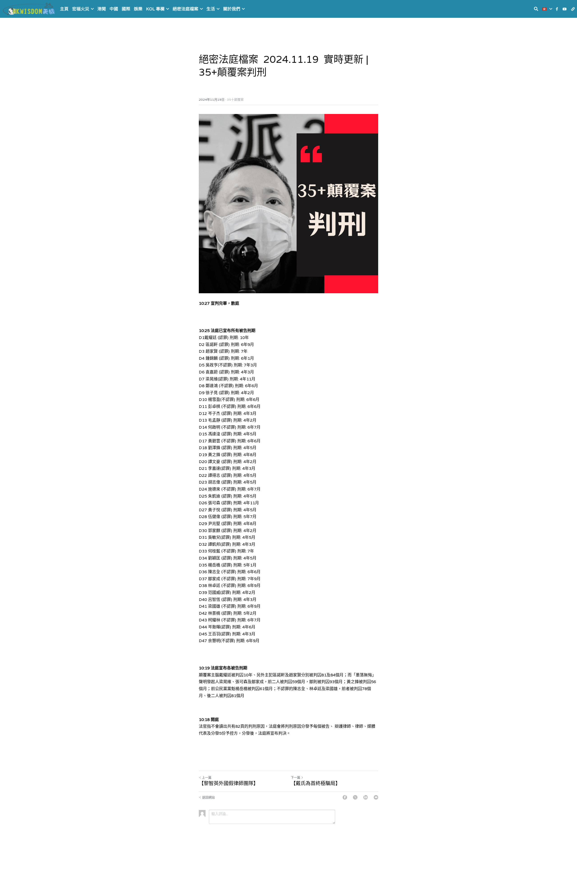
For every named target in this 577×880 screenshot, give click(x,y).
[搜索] (536, 9)
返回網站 (208, 797)
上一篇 (206, 777)
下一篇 (295, 777)
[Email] (376, 797)
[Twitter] (355, 797)
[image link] (29, 8)
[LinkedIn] (365, 797)
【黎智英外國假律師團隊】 (228, 783)
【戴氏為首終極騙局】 (315, 783)
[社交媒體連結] (557, 9)
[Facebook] (345, 797)
